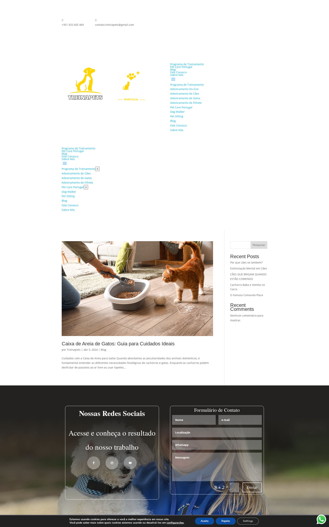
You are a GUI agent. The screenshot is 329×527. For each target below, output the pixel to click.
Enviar (252, 487)
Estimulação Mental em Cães (248, 268)
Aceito (204, 521)
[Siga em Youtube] (130, 462)
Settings (248, 521)
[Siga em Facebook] (148, 21)
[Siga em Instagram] (156, 21)
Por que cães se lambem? (246, 262)
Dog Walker (177, 112)
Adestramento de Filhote (186, 103)
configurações (175, 523)
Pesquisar (259, 245)
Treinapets (74, 349)
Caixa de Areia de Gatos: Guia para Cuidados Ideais (118, 343)
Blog (173, 69)
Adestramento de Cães (184, 93)
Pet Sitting (176, 116)
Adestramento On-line (184, 89)
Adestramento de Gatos (185, 98)
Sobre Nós (176, 75)
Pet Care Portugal (181, 67)
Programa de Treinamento (187, 64)
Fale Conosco (178, 72)
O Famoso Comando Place (246, 295)
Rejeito (225, 521)
